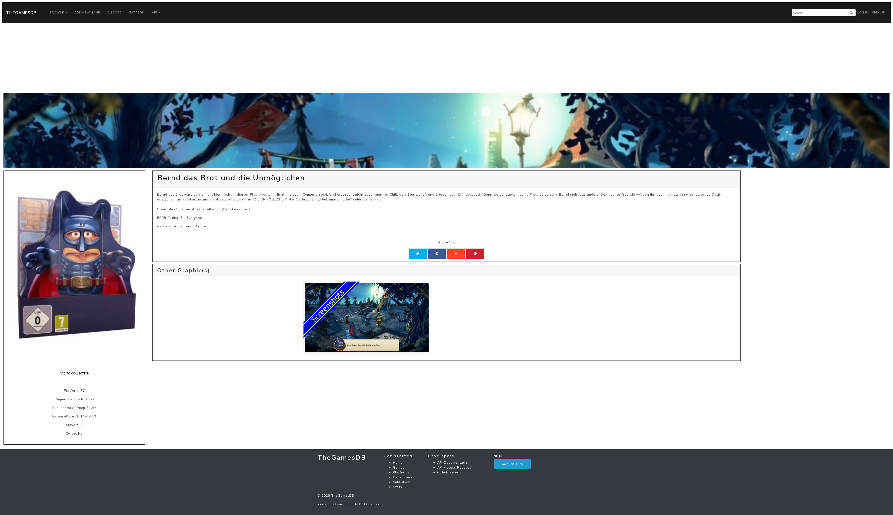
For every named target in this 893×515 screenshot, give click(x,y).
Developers (402, 477)
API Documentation (453, 462)
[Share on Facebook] (437, 254)
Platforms (401, 472)
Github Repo (447, 472)
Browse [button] (57, 12)
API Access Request (454, 467)
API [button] (155, 12)
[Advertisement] (446, 57)
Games (398, 467)
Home (398, 462)
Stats (397, 487)
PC (82, 390)
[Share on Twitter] (418, 254)
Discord (114, 12)
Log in (862, 12)
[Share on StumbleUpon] (456, 254)
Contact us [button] (512, 464)
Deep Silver (86, 408)
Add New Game (87, 12)
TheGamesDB (21, 13)
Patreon (136, 12)
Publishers (402, 482)
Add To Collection (74, 373)
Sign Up (878, 12)
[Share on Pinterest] (475, 254)
